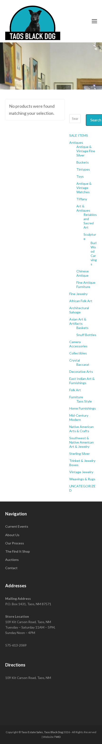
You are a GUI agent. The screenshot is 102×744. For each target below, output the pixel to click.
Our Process (14, 543)
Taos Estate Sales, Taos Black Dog (42, 732)
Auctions (12, 560)
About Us (12, 535)
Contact (11, 568)
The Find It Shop (17, 551)
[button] (94, 21)
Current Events (16, 526)
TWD (57, 737)
